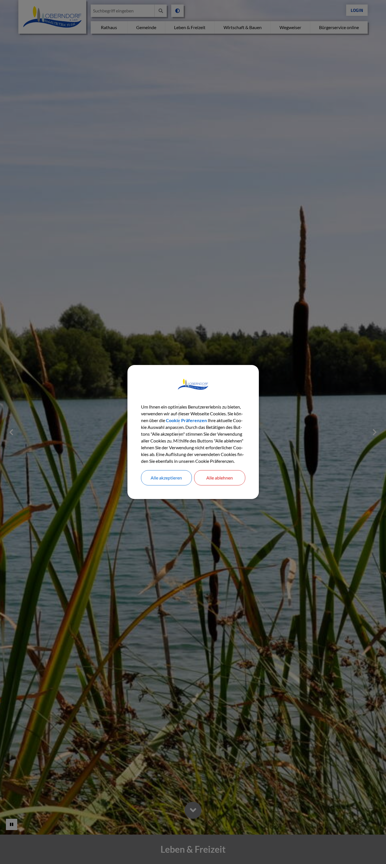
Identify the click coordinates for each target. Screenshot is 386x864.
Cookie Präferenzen (186, 420)
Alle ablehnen (219, 477)
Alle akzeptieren (166, 477)
